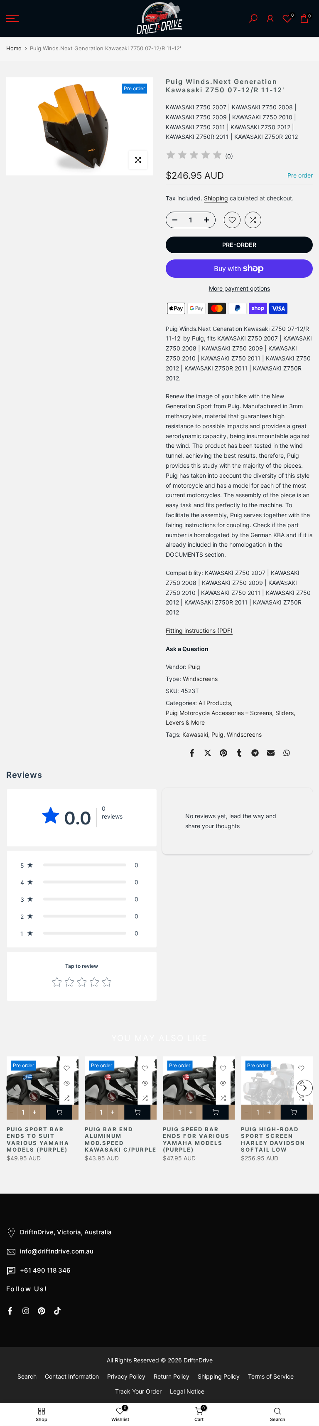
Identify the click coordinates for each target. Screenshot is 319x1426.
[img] (194, 156)
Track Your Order (138, 1391)
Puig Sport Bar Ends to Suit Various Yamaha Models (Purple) (37, 1139)
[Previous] (14, 1088)
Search (27, 1376)
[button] (81, 865)
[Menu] (53, 18)
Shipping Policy (219, 1376)
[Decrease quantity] (172, 220)
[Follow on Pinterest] (41, 1311)
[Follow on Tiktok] (57, 1311)
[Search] (253, 18)
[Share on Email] (271, 753)
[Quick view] (66, 1083)
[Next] (304, 1088)
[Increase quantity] (209, 220)
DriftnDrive (198, 1360)
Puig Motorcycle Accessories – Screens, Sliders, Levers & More (230, 717)
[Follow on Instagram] (25, 1311)
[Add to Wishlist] (232, 220)
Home (14, 48)
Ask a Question (187, 648)
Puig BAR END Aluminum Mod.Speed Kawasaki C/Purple (120, 1139)
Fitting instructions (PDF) (199, 630)
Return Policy (171, 1376)
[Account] (270, 18)
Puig (194, 666)
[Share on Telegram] (255, 753)
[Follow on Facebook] (10, 1311)
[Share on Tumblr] (239, 753)
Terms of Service (271, 1376)
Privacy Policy (126, 1376)
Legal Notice (187, 1391)
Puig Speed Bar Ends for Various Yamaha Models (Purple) (196, 1139)
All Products (215, 702)
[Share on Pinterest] (223, 753)
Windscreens (200, 678)
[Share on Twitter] (207, 753)
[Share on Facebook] (192, 753)
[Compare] (253, 220)
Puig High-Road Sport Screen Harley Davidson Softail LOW (273, 1139)
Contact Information (72, 1376)
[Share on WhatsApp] (286, 753)
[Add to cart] (59, 1112)
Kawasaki (195, 734)
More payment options (239, 288)
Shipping (216, 198)
